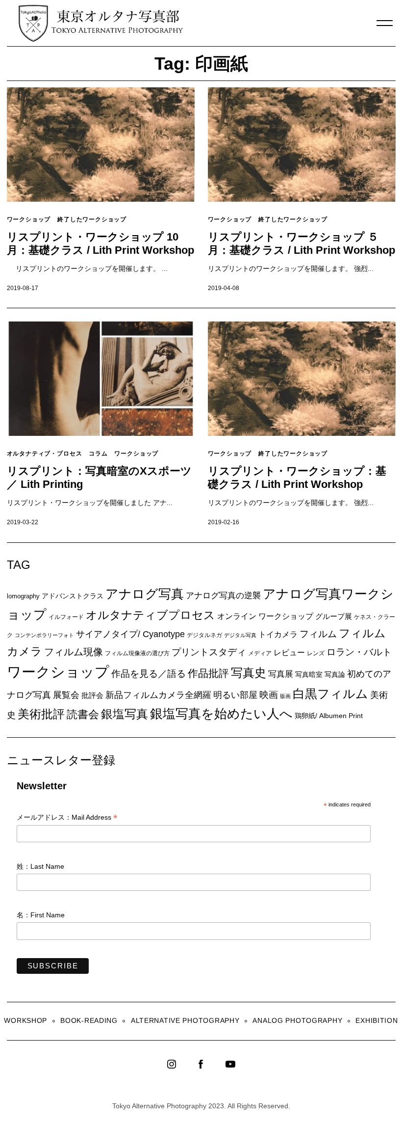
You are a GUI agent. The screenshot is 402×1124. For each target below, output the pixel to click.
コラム (98, 453)
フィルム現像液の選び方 (137, 653)
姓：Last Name (40, 866)
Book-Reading (89, 1020)
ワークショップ (29, 219)
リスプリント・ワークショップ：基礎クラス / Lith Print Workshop (297, 477)
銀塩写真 (124, 714)
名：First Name (41, 915)
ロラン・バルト (359, 652)
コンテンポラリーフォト (44, 635)
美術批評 (41, 714)
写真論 (335, 674)
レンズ (316, 653)
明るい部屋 (235, 695)
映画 (268, 695)
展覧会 (66, 695)
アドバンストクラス (72, 596)
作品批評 (208, 673)
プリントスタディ (209, 652)
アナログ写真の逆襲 (223, 595)
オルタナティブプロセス (150, 615)
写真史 (248, 672)
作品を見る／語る (148, 673)
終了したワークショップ (91, 219)
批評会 (92, 695)
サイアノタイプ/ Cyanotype (130, 634)
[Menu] (385, 23)
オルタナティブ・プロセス (44, 453)
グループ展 (333, 616)
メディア (260, 653)
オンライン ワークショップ (265, 616)
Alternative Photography (185, 1020)
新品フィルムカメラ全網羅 (158, 695)
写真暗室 (309, 674)
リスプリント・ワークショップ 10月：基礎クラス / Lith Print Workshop (100, 243)
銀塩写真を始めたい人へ (221, 713)
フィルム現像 (73, 651)
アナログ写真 (144, 594)
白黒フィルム (330, 693)
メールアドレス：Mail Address (67, 818)
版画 (285, 696)
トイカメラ (278, 634)
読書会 (83, 714)
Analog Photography (297, 1020)
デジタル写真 (240, 635)
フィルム (318, 634)
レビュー (289, 652)
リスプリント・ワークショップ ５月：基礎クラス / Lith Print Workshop (301, 243)
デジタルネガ (204, 635)
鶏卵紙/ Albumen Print (329, 716)
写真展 (280, 674)
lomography (23, 596)
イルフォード (66, 617)
